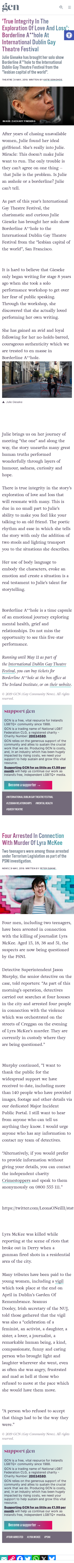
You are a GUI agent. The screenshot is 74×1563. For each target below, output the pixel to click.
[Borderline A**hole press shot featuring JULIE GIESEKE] (37, 106)
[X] (44, 1559)
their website (60, 684)
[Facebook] (20, 1559)
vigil (59, 1281)
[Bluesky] (52, 1559)
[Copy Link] (12, 1559)
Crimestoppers (16, 1180)
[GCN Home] (11, 7)
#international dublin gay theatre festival (29, 797)
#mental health (44, 803)
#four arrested (14, 1537)
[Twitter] (28, 1559)
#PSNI (47, 1537)
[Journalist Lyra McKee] (37, 894)
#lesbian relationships (19, 803)
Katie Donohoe (52, 79)
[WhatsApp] (36, 1559)
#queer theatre (14, 809)
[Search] (61, 7)
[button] (69, 35)
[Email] (4, 1559)
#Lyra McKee (33, 1537)
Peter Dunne (48, 868)
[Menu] (69, 7)
